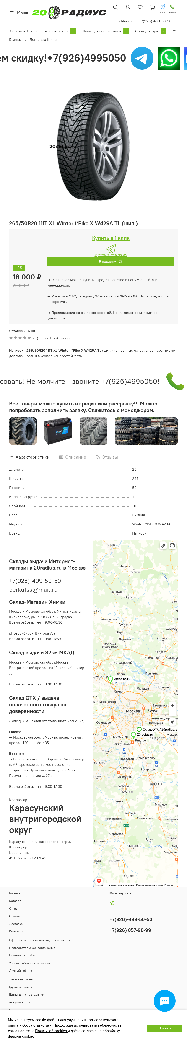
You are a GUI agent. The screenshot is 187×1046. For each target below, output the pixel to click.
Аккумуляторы (146, 31)
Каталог (15, 901)
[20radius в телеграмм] (162, 6)
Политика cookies (22, 955)
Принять (164, 1028)
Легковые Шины (23, 31)
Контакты (16, 931)
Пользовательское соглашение (32, 948)
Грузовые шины (55, 31)
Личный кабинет (21, 971)
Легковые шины (21, 979)
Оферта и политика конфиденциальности (39, 940)
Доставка (16, 924)
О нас (13, 909)
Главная (15, 39)
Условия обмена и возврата (29, 963)
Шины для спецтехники (101, 31)
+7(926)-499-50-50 (35, 580)
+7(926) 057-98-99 (130, 930)
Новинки (15, 1010)
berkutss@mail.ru (33, 589)
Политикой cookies (51, 1031)
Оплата (14, 916)
